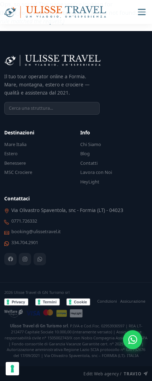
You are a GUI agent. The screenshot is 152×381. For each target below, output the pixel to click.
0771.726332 (24, 221)
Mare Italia (15, 144)
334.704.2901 (24, 242)
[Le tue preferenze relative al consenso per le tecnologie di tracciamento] (12, 368)
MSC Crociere (18, 172)
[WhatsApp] (40, 259)
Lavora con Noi (96, 172)
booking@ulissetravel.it (36, 231)
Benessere (15, 163)
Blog (85, 153)
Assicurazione (132, 301)
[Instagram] (25, 259)
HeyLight (89, 182)
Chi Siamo (90, 144)
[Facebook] (10, 259)
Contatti (89, 163)
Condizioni (107, 301)
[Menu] (142, 12)
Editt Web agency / (112, 373)
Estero (11, 153)
